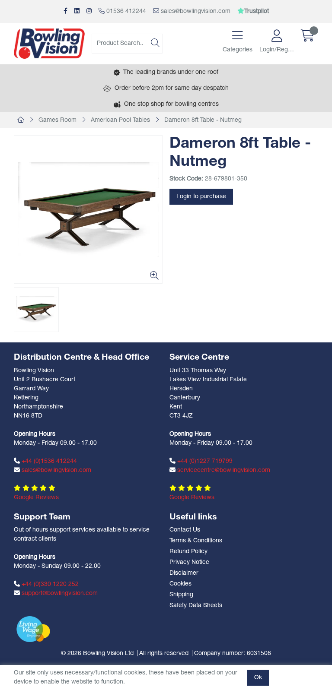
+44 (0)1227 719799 (204, 461)
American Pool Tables (120, 120)
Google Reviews (36, 497)
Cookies (180, 584)
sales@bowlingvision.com (194, 11)
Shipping (181, 595)
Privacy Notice (189, 562)
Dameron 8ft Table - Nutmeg (203, 120)
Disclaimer (183, 573)
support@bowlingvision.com (59, 593)
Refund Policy (188, 551)
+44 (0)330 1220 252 (49, 584)
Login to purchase (201, 196)
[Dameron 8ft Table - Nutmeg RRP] (88, 209)
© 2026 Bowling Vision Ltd (97, 653)
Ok (258, 677)
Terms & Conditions (195, 541)
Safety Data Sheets (195, 605)
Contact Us (184, 530)
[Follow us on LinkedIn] (77, 11)
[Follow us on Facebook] (65, 11)
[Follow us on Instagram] (89, 11)
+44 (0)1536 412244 (48, 461)
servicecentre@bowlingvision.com (223, 470)
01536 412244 (125, 11)
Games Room (57, 120)
